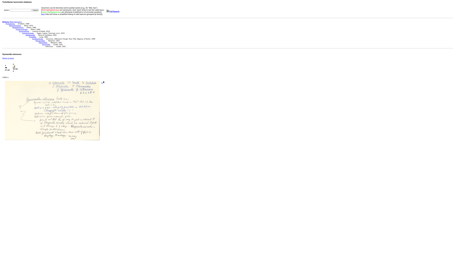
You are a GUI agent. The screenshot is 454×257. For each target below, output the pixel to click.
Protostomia (10, 24)
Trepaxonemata (22, 29)
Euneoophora (24, 31)
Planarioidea (40, 41)
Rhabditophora (18, 27)
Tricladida (33, 37)
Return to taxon (8, 58)
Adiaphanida (30, 35)
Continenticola (37, 39)
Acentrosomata (28, 33)
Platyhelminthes (15, 26)
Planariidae (43, 43)
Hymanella (46, 44)
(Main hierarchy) (12, 22)
